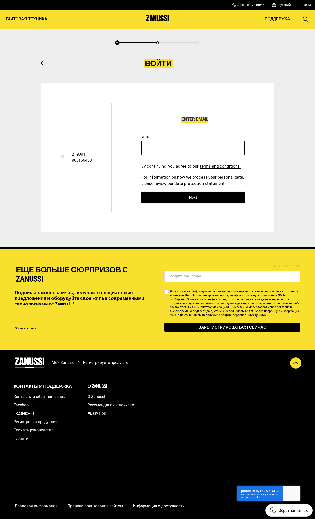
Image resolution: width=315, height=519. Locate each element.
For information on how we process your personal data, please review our (192, 180)
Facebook (22, 405)
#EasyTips (96, 413)
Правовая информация (36, 506)
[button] (117, 42)
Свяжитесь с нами (250, 5)
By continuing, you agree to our (191, 166)
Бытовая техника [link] (26, 19)
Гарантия (22, 438)
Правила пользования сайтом (95, 506)
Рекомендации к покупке (110, 405)
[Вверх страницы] (295, 363)
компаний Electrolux (183, 295)
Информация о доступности (159, 506)
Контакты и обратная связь (39, 396)
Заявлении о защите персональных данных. (234, 315)
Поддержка (277, 19)
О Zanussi (96, 396)
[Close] (240, 120)
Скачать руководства (34, 430)
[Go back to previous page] (42, 63)
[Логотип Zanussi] (157, 19)
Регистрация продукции (36, 421)
